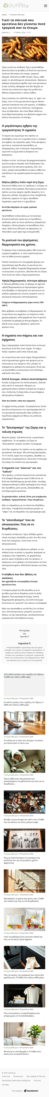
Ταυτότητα (6, 1076)
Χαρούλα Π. (6, 32)
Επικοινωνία (18, 1076)
